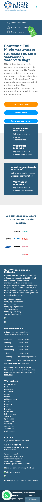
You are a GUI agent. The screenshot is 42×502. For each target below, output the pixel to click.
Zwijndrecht (9, 431)
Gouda (7, 394)
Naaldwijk (8, 402)
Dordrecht (8, 392)
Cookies (33, 499)
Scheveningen (10, 414)
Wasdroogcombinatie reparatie (23, 168)
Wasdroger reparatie (19, 147)
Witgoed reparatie (11, 454)
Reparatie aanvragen (21, 121)
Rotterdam (8, 411)
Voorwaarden (29, 493)
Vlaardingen (9, 421)
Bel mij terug (21, 112)
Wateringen (9, 426)
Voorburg (8, 424)
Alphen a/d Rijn (10, 384)
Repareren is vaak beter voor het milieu (21, 480)
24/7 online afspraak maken (16, 335)
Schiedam (8, 416)
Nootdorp (8, 404)
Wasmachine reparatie (20, 129)
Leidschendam (10, 399)
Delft (6, 387)
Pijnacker (8, 407)
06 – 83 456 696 (21, 447)
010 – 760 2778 (14, 445)
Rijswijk (7, 409)
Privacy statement (14, 493)
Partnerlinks (12, 496)
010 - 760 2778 (21, 104)
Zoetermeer (9, 429)
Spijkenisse (9, 419)
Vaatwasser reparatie (20, 183)
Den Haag (8, 389)
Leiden (7, 397)
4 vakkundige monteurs (20, 27)
